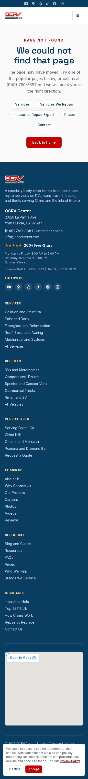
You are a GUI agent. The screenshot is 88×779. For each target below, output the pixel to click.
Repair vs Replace (19, 622)
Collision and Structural (23, 312)
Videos (10, 513)
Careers (11, 499)
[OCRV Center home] (13, 15)
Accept (33, 769)
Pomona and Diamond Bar (26, 448)
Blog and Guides (18, 544)
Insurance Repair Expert (33, 114)
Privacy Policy (70, 761)
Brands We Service (20, 578)
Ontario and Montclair (22, 441)
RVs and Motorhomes (22, 370)
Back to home (44, 142)
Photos (10, 506)
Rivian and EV (16, 397)
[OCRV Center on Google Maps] (33, 3)
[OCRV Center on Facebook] (55, 3)
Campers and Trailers (22, 377)
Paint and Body (17, 319)
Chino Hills (13, 435)
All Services (14, 346)
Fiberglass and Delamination (27, 326)
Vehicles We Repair (56, 104)
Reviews (12, 520)
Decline (14, 769)
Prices (69, 114)
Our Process (15, 493)
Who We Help (16, 571)
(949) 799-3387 (19, 231)
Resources (13, 550)
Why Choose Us (18, 486)
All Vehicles (14, 404)
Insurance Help (17, 602)
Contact (44, 125)
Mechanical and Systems (25, 339)
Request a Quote (18, 455)
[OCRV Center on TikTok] (47, 3)
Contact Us (13, 629)
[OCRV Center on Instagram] (62, 3)
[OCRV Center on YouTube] (26, 3)
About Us (12, 479)
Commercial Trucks (20, 390)
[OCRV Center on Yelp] (40, 3)
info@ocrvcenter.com (22, 237)
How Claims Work (19, 615)
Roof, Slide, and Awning (24, 332)
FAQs (9, 557)
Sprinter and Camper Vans (26, 384)
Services (22, 104)
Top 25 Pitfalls (16, 608)
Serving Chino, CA (19, 428)
